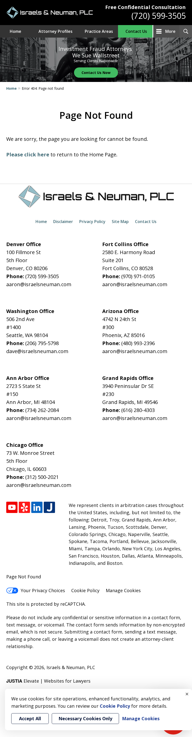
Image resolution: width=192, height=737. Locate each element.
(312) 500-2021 (42, 477)
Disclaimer (63, 221)
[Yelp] (24, 507)
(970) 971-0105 (138, 276)
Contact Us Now (96, 72)
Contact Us (136, 31)
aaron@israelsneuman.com (38, 284)
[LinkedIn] (36, 507)
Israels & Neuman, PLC (70, 667)
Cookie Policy (85, 590)
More (170, 31)
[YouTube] (12, 507)
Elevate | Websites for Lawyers (48, 681)
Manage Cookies (123, 590)
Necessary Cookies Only (85, 718)
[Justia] (49, 507)
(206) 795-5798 (42, 343)
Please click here (27, 154)
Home (15, 31)
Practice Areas (99, 31)
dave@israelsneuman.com (37, 351)
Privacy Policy (92, 221)
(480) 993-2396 (138, 343)
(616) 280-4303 (138, 410)
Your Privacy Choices (43, 590)
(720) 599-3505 (159, 15)
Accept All (30, 718)
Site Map (120, 221)
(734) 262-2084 (42, 410)
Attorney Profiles (55, 31)
